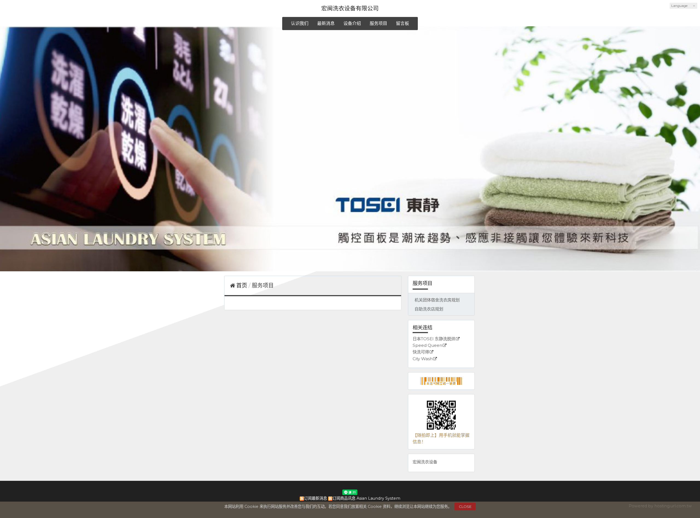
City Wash (423, 359)
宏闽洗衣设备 (425, 461)
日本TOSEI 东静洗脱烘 (434, 339)
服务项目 (263, 285)
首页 (241, 285)
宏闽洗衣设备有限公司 (350, 8)
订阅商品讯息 (343, 498)
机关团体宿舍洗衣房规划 (437, 299)
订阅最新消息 (315, 498)
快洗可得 (421, 352)
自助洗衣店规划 (429, 309)
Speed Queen (427, 345)
